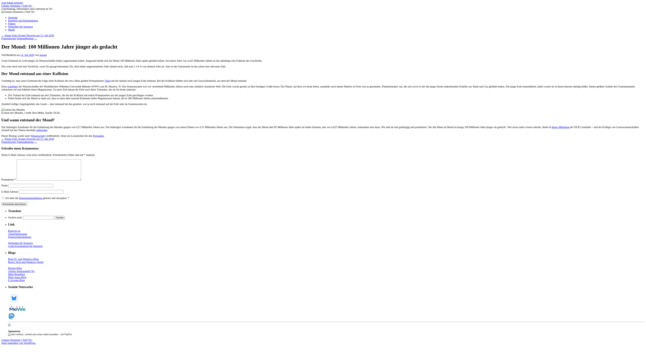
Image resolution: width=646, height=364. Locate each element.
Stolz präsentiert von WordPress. (18, 343)
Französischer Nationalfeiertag (19, 38)
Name (4, 185)
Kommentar (8, 179)
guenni (43, 55)
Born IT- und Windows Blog (23, 259)
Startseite (13, 17)
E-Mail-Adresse (9, 191)
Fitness (11, 23)
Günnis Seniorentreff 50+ (21, 271)
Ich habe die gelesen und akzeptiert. (37, 198)
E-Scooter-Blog (16, 280)
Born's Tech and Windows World (25, 262)
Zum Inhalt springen (12, 2)
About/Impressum (17, 234)
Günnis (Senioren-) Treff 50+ (16, 5)
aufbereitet (41, 130)
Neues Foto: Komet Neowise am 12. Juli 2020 (27, 35)
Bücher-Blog (15, 268)
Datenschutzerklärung (31, 198)
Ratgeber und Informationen (23, 20)
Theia (107, 80)
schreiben (13, 86)
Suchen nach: (15, 217)
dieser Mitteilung (560, 127)
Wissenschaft (38, 135)
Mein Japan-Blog (17, 277)
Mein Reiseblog (16, 274)
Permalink (98, 135)
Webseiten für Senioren (20, 26)
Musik (11, 29)
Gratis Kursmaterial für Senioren (25, 246)
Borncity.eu (14, 231)
